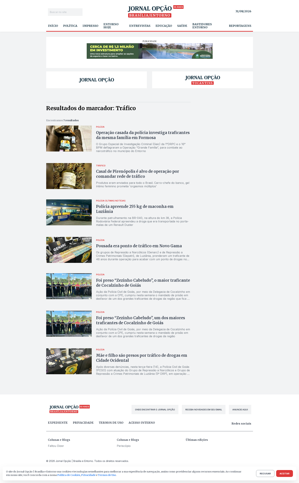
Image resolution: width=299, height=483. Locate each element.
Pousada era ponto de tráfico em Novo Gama (139, 245)
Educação (164, 25)
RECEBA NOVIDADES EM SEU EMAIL (203, 409)
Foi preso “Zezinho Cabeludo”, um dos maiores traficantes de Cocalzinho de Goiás (140, 320)
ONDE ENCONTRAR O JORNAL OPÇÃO (155, 409)
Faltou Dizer (56, 446)
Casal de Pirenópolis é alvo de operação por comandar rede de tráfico (137, 174)
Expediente (58, 422)
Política (70, 25)
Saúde (182, 25)
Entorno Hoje (111, 26)
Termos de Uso (107, 475)
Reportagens (240, 25)
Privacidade (83, 422)
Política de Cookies (68, 475)
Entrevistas (139, 25)
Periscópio (124, 446)
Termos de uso (111, 422)
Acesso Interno (142, 422)
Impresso (90, 25)
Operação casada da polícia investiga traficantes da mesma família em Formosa (143, 135)
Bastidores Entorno (202, 26)
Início (53, 25)
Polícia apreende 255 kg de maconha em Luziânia (135, 209)
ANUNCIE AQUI (240, 409)
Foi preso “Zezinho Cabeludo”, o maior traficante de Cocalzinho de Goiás (143, 283)
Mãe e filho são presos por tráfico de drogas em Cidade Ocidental (141, 358)
